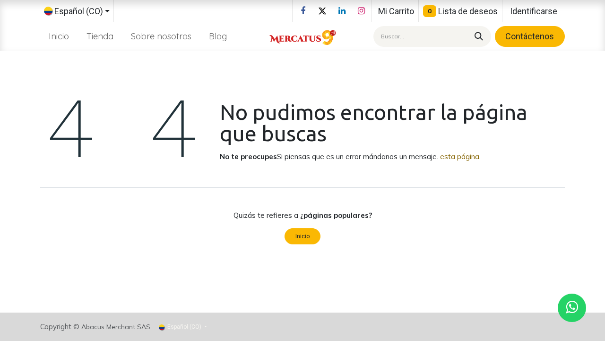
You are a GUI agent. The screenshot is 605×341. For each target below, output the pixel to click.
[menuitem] (59, 36)
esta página (459, 156)
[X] (322, 10)
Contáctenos (529, 36)
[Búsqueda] (477, 36)
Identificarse (533, 11)
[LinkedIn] (341, 10)
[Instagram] (361, 10)
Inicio (302, 236)
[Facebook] (302, 10)
